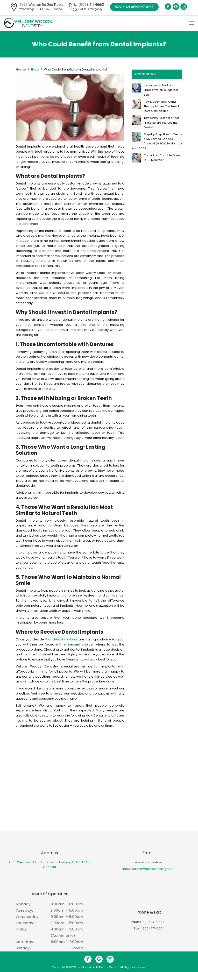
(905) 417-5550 (91, 6)
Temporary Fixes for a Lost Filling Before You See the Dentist (161, 122)
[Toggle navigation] (191, 23)
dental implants (65, 639)
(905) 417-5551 (152, 928)
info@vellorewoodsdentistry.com (148, 869)
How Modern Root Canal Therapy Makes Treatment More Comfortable (161, 106)
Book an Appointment (134, 6)
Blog (35, 69)
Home (21, 69)
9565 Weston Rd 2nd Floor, (41, 6)
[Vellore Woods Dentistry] (28, 22)
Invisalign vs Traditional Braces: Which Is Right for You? (161, 89)
